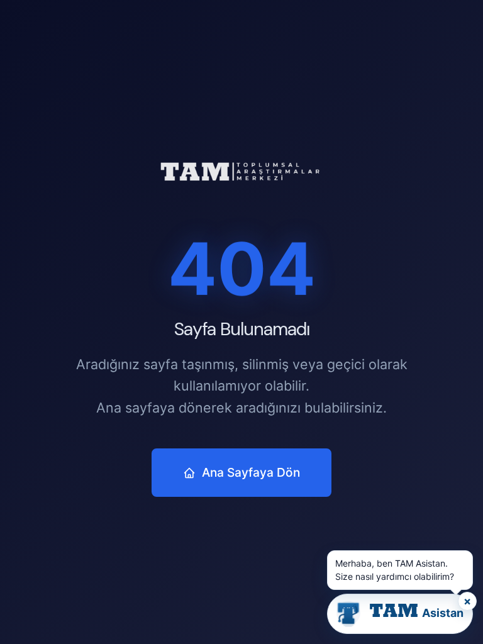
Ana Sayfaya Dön (251, 472)
